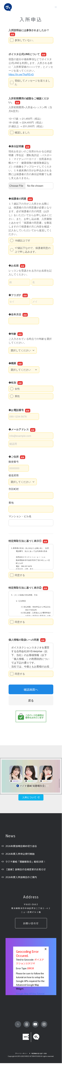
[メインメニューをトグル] (56, 7)
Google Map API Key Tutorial (30, 993)
